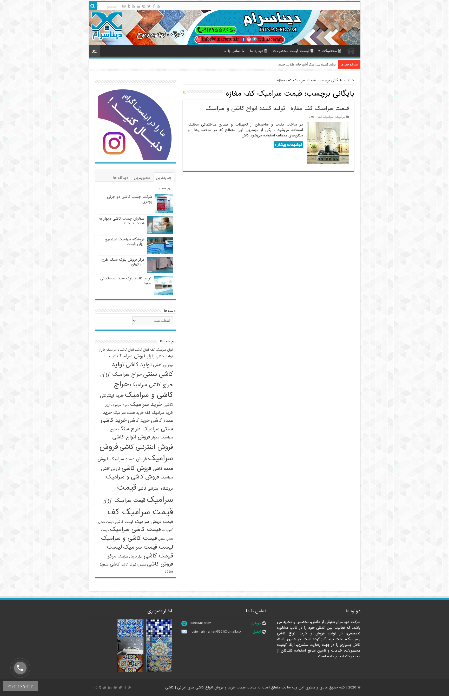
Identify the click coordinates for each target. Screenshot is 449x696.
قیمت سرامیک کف (140, 512)
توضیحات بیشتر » (288, 144)
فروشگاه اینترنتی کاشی (155, 488)
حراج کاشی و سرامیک (143, 389)
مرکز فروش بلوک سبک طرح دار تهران (122, 262)
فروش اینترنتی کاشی (146, 447)
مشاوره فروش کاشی (133, 564)
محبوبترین (142, 178)
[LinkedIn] (138, 6)
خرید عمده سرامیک (128, 413)
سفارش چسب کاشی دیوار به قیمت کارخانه (121, 221)
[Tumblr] (128, 6)
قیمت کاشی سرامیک (135, 529)
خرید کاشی (139, 420)
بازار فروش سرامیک (135, 356)
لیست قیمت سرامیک (148, 547)
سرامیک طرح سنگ (139, 429)
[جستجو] (93, 6)
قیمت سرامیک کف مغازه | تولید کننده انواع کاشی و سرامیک (277, 108)
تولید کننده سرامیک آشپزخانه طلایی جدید (307, 64)
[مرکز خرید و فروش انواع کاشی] (224, 27)
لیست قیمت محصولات (291, 51)
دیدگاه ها (120, 178)
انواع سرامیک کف (161, 349)
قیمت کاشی (124, 522)
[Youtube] (133, 6)
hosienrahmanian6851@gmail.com (216, 631)
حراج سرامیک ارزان (121, 374)
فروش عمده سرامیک (128, 459)
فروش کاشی (136, 468)
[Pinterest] (144, 6)
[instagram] (124, 6)
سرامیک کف (325, 117)
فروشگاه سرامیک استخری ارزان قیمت (124, 242)
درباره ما (256, 51)
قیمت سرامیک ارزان (123, 500)
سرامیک (340, 117)
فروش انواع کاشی (131, 437)
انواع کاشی (142, 349)
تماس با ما (231, 51)
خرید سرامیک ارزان (116, 405)
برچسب (165, 188)
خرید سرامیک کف (159, 413)
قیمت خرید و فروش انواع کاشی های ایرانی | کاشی (206, 687)
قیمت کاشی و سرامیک (129, 538)
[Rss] (158, 6)
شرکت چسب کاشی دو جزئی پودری (129, 199)
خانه (351, 50)
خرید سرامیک (146, 404)
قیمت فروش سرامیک (154, 521)
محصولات (329, 51)
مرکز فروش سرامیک (130, 556)
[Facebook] (153, 6)
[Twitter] (149, 6)
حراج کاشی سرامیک (151, 385)
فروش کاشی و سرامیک (132, 477)
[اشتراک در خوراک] (184, 93)
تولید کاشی (139, 364)
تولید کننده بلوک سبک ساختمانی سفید (125, 280)
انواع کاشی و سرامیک (120, 349)
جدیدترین (163, 178)
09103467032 (200, 623)
